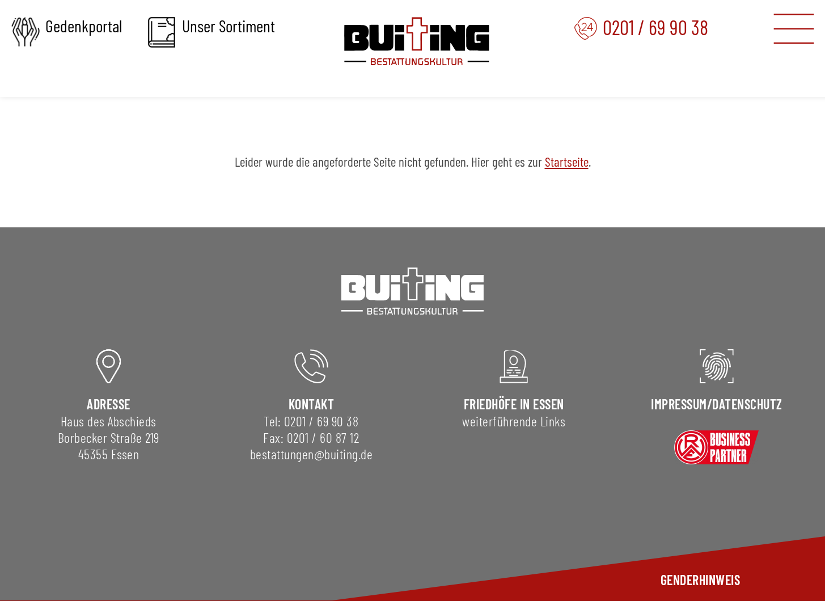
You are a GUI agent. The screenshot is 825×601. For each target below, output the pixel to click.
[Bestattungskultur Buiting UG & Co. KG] (416, 41)
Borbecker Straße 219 (108, 437)
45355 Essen (108, 454)
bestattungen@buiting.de (311, 454)
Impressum (679, 404)
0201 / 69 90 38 (321, 421)
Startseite (567, 162)
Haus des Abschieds (108, 421)
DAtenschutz (747, 404)
